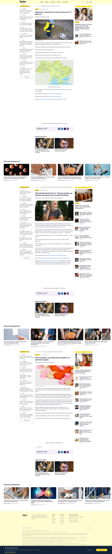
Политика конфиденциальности (75, 521)
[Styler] (23, 2)
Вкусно (58, 2)
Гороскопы (65, 2)
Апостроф (63, 226)
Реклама (62, 523)
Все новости (26, 258)
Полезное (52, 2)
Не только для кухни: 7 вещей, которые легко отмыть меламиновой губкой (26, 219)
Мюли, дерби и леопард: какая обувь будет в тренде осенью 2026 (26, 239)
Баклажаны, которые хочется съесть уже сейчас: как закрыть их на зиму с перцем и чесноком (26, 30)
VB (67, 128)
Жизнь (39, 6)
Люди (41, 2)
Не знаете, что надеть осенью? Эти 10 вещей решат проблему (26, 24)
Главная (36, 6)
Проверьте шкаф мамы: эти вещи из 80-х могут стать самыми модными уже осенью (26, 50)
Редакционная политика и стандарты (76, 516)
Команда (62, 520)
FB (59, 128)
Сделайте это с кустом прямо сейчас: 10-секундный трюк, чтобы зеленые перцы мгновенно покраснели (26, 253)
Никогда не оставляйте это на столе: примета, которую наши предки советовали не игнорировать (26, 225)
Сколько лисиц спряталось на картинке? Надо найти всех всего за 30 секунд (26, 357)
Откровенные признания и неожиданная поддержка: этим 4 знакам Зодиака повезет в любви (26, 390)
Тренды (47, 2)
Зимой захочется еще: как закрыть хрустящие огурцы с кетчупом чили (85, 42)
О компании (62, 521)
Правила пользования (73, 518)
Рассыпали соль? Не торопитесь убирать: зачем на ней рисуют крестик (26, 36)
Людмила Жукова (7, 180)
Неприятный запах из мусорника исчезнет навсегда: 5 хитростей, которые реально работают (26, 415)
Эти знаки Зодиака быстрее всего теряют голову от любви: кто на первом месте (26, 63)
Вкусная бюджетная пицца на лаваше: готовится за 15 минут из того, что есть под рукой (26, 409)
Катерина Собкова (88, 344)
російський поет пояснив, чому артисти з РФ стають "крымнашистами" (54, 258)
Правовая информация (73, 520)
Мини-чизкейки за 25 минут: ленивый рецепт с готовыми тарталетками (25, 377)
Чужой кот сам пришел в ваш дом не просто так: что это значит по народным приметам (26, 403)
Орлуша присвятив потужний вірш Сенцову (56, 255)
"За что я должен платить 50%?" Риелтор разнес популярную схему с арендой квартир (27, 396)
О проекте (62, 516)
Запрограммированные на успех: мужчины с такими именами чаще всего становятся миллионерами (26, 246)
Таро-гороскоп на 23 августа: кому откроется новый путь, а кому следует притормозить (26, 199)
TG (61, 128)
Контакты (62, 518)
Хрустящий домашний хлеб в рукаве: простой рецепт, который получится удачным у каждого (70, 177)
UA (85, 2)
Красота (39, 351)
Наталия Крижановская (35, 180)
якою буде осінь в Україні (55, 96)
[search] (82, 2)
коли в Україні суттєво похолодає (54, 93)
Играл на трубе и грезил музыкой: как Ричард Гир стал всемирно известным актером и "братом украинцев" (26, 43)
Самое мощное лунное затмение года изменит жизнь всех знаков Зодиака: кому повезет (15, 177)
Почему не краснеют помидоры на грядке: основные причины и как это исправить (26, 57)
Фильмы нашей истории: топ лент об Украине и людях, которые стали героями (26, 18)
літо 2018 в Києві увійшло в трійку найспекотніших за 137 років (53, 99)
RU (87, 2)
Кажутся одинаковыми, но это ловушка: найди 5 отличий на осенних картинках (43, 177)
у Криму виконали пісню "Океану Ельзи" (49, 260)
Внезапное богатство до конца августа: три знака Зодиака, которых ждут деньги (26, 12)
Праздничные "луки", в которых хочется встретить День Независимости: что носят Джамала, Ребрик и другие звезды (26, 71)
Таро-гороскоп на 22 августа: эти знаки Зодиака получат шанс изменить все (26, 383)
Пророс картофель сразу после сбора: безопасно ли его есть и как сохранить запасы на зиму (26, 370)
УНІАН (59, 44)
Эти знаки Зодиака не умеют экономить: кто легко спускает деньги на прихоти (26, 364)
